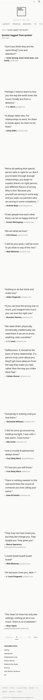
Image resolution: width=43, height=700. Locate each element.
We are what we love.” (16, 230)
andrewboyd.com (25, 205)
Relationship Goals (11, 664)
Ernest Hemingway (14, 222)
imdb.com (14, 60)
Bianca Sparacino (14, 544)
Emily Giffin (11, 130)
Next (36, 637)
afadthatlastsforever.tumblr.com (16, 628)
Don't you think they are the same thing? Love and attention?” (19, 50)
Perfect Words (9, 661)
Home (4, 30)
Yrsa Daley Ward (13, 458)
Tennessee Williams (14, 421)
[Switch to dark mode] (34, 1)
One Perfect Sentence (12, 671)
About (4, 692)
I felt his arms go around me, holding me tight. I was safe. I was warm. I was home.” (20, 434)
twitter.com (26, 471)
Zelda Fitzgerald (13, 297)
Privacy (12, 692)
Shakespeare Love (10, 657)
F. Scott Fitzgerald (14, 576)
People (17, 24)
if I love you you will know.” (19, 467)
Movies (27, 24)
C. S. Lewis (10, 341)
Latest (6, 24)
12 (29, 637)
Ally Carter (11, 442)
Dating (6, 650)
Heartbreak (8, 653)
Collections (22, 688)
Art (5, 675)
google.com (20, 107)
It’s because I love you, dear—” (20, 572)
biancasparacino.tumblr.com (15, 547)
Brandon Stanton (14, 317)
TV (35, 24)
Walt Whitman (12, 251)
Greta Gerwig (12, 58)
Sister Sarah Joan (26, 58)
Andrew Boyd (12, 205)
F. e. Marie (10, 107)
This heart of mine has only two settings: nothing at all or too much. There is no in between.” (21, 618)
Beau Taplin (11, 626)
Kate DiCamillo (13, 495)
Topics (12, 688)
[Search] (39, 1)
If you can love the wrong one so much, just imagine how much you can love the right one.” (21, 309)
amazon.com (23, 130)
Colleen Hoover (13, 376)
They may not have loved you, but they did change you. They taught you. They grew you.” (20, 537)
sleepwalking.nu (28, 458)
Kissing (7, 668)
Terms (19, 692)
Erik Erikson (11, 235)
